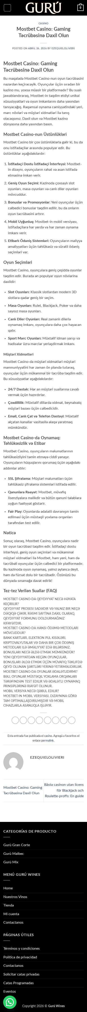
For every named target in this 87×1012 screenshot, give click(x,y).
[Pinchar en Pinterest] (47, 720)
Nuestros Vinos (15, 897)
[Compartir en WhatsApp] (15, 720)
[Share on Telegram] (71, 720)
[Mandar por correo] (39, 720)
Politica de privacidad (20, 957)
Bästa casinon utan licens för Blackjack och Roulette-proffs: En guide (64, 790)
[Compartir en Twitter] (31, 720)
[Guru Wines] (43, 8)
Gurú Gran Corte (16, 845)
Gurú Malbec (13, 854)
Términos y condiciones (21, 948)
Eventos (9, 991)
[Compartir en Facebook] (23, 720)
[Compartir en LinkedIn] (55, 720)
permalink (47, 740)
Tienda (8, 905)
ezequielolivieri (63, 48)
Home (8, 888)
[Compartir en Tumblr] (63, 720)
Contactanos (13, 922)
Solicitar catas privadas (21, 974)
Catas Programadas (18, 983)
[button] (7, 7)
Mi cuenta (11, 914)
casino (43, 23)
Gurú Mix (10, 862)
